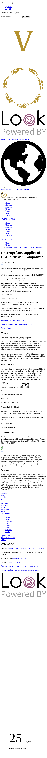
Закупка (8, 207)
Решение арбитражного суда (12, 320)
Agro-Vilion (5, 139)
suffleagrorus (5, 505)
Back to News (6, 328)
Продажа (8, 205)
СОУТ (7, 532)
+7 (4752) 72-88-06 (8, 219)
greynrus (4, 499)
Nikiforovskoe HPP (17, 139)
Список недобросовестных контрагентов (17, 324)
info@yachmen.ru (7, 189)
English (8, 9)
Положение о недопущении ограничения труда (19, 566)
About (7, 213)
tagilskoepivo (5, 509)
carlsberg (4, 497)
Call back (26, 17)
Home (7, 203)
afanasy (3, 511)
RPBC (27, 139)
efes (2, 495)
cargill (3, 501)
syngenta (4, 507)
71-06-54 (23, 558)
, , (26, 548)
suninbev (4, 493)
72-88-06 (15, 558)
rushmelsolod (5, 513)
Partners (8, 211)
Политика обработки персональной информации (20, 570)
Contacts (8, 215)
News (7, 209)
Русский (8, 7)
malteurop (4, 503)
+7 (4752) (21, 189)
